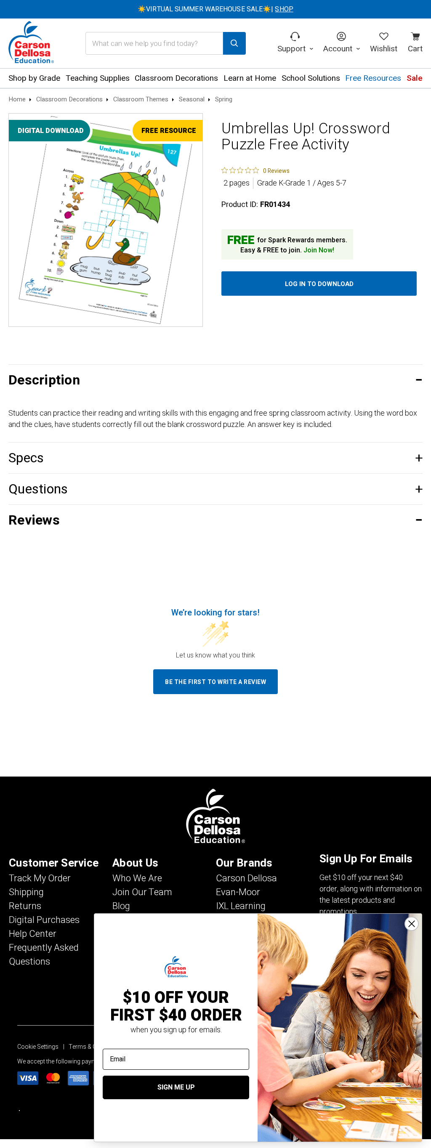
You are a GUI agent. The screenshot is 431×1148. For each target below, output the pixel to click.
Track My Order (40, 878)
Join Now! (318, 250)
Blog (121, 906)
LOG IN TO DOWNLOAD (319, 284)
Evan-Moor (238, 892)
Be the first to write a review (215, 682)
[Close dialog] (411, 924)
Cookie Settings (38, 1046)
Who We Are (137, 878)
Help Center (32, 934)
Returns (25, 906)
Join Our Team (142, 892)
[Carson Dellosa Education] (31, 43)
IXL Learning (241, 906)
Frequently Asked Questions (44, 954)
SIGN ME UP (176, 1087)
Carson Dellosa (246, 878)
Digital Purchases (44, 920)
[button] (215, 380)
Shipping (26, 892)
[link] (255, 170)
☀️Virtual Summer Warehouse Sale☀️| (215, 9)
